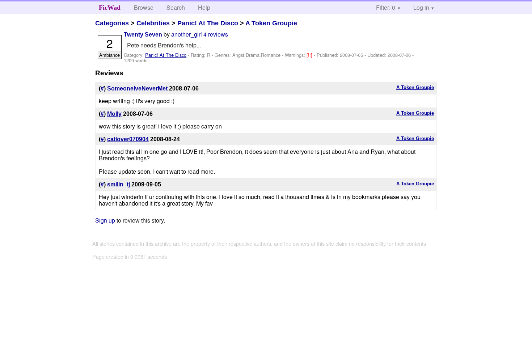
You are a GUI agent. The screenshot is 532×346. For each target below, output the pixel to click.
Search (175, 7)
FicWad (110, 7)
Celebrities (153, 23)
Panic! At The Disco (207, 23)
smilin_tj (118, 184)
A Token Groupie (271, 23)
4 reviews (215, 34)
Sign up (105, 220)
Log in (421, 7)
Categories (112, 23)
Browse (143, 7)
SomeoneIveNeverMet (137, 88)
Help (204, 7)
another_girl (186, 34)
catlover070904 (128, 139)
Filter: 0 (385, 7)
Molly (114, 114)
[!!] (310, 54)
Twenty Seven (143, 34)
